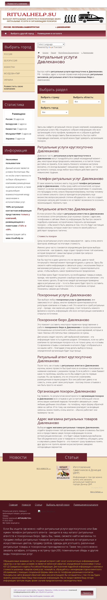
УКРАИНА (8, 79)
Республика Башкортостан (68, 52)
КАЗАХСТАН (9, 67)
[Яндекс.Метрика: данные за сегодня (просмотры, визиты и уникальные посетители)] (46, 511)
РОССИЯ (8, 54)
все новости (42, 468)
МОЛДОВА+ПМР (12, 73)
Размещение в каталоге (49, 33)
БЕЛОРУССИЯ (10, 60)
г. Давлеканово (87, 52)
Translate (58, 47)
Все (43, 101)
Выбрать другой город (22, 33)
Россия (53, 52)
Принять (87, 593)
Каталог (45, 52)
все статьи (95, 491)
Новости (26, 504)
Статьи (38, 504)
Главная (13, 504)
